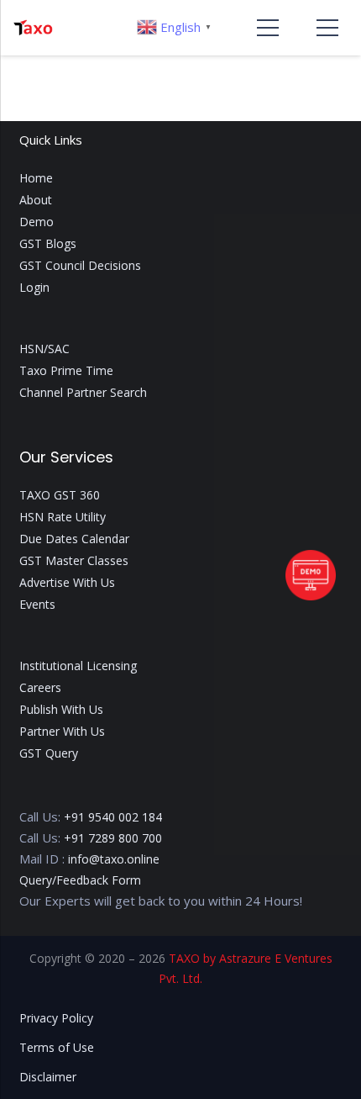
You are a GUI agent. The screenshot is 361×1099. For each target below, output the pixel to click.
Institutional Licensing (78, 666)
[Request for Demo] (310, 595)
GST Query (48, 753)
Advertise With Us (67, 582)
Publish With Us (61, 709)
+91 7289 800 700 (113, 838)
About (35, 200)
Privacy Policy (56, 1018)
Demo (36, 222)
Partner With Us (62, 731)
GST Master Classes (73, 560)
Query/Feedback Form (80, 880)
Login (34, 287)
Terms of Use (56, 1047)
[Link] (33, 27)
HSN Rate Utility (62, 517)
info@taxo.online (114, 859)
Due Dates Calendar (74, 539)
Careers (40, 687)
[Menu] (268, 28)
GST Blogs (47, 243)
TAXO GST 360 (59, 495)
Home (36, 178)
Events (37, 604)
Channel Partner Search (83, 392)
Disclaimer (47, 1077)
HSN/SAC (44, 349)
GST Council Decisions (80, 265)
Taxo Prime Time (66, 370)
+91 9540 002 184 (113, 817)
